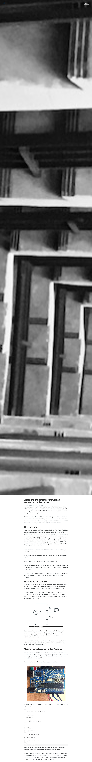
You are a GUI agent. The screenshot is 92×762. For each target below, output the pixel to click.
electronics (41, 505)
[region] (46, 726)
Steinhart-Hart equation (30, 551)
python (36, 505)
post (58, 749)
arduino (33, 505)
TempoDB (61, 509)
